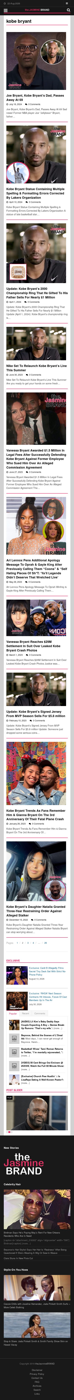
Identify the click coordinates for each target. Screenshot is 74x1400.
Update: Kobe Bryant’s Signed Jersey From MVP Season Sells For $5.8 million (35, 713)
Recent (25, 1013)
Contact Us (37, 1378)
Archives (37, 1385)
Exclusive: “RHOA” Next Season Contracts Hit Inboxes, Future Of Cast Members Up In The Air (48, 997)
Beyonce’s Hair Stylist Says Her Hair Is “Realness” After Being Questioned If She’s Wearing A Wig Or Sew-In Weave (35, 1251)
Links (37, 1393)
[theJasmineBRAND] (37, 10)
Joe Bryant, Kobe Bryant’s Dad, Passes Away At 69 (35, 97)
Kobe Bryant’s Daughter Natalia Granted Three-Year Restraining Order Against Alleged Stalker (35, 910)
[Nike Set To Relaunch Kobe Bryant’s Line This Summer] (36, 343)
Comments (39, 1013)
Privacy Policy (37, 1374)
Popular (13, 1013)
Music (10, 1097)
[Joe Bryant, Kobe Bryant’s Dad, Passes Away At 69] (36, 61)
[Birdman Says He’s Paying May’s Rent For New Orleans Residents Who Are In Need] (37, 1209)
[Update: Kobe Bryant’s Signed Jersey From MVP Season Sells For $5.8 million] (36, 689)
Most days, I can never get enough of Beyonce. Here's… (42, 1039)
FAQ (37, 1381)
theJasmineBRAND (45, 1363)
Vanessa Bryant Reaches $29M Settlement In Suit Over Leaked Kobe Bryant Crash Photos (33, 645)
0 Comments (34, 104)
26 (45, 942)
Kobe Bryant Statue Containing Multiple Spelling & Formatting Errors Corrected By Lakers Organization (35, 193)
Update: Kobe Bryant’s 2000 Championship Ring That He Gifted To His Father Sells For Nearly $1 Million (37, 292)
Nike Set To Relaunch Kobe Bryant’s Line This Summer (36, 368)
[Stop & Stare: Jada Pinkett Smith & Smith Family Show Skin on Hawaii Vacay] (37, 1325)
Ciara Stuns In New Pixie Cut (18, 1258)
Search (37, 1389)
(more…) (43, 1025)
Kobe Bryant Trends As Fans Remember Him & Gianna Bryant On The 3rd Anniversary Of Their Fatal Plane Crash (35, 814)
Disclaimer (37, 1370)
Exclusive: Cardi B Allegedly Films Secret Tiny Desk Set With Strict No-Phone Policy (47, 971)
